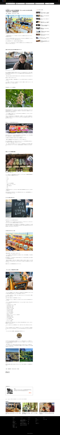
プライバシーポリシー (15, 423)
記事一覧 (30, 392)
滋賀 (6, 13)
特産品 (18, 13)
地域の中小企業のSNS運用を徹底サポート (23, 425)
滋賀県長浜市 (9, 13)
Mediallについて (14, 421)
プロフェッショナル (14, 13)
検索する (49, 3)
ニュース (13, 420)
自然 (28, 421)
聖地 (28, 423)
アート (28, 422)
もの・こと (29, 419)
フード (28, 420)
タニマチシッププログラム (22, 419)
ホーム (13, 419)
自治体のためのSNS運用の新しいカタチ (23, 423)
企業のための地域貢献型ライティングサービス (23, 420)
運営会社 (14, 422)
